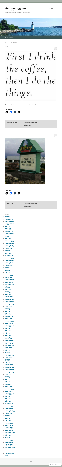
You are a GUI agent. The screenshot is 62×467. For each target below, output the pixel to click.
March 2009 (8, 422)
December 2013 (9, 340)
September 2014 (10, 325)
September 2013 (9, 345)
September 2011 (9, 372)
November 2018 (9, 243)
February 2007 (9, 444)
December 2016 (9, 279)
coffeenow (44, 124)
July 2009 (7, 415)
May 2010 (7, 400)
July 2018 (7, 250)
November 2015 (9, 301)
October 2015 (9, 303)
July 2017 (7, 267)
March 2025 (8, 218)
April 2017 (7, 272)
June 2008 (8, 435)
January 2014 (8, 338)
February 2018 (9, 255)
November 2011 (9, 369)
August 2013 (8, 347)
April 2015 (7, 313)
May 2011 (7, 379)
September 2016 (10, 284)
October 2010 (9, 391)
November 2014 (9, 321)
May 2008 (7, 437)
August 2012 (8, 357)
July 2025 (7, 216)
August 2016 (8, 286)
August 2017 (8, 265)
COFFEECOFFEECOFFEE (33, 124)
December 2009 (9, 406)
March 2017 (8, 274)
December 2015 (9, 299)
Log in (6, 455)
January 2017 (8, 277)
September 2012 (9, 355)
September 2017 (9, 264)
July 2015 (7, 308)
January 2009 (9, 425)
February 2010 (9, 403)
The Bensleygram (15, 8)
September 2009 (10, 411)
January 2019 (8, 240)
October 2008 (9, 430)
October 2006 (9, 445)
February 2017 (9, 275)
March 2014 (8, 335)
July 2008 (7, 434)
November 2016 (9, 281)
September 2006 (10, 447)
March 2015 (8, 314)
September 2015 (9, 304)
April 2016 (8, 292)
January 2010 (8, 405)
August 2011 (8, 374)
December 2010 (9, 388)
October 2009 (9, 410)
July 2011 (7, 376)
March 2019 (8, 238)
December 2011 (9, 367)
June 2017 (7, 269)
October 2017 (9, 262)
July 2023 (7, 224)
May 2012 (7, 360)
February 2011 (9, 384)
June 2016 (8, 289)
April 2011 (7, 381)
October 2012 (9, 354)
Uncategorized (32, 122)
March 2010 (8, 401)
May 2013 (7, 352)
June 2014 (8, 330)
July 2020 (7, 236)
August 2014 (8, 326)
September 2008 (10, 432)
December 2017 (9, 258)
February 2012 (9, 364)
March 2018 (8, 253)
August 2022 (8, 229)
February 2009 (9, 423)
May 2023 (7, 226)
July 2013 (7, 349)
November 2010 (9, 389)
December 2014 (9, 320)
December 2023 (9, 223)
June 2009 (8, 417)
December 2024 (9, 221)
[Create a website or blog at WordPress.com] (31, 461)
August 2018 (8, 248)
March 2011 (8, 383)
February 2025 (9, 219)
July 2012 (7, 359)
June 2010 (8, 398)
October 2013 (9, 343)
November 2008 (9, 428)
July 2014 (7, 328)
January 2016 (8, 298)
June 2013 (7, 350)
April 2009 (8, 420)
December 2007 (9, 442)
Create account (9, 453)
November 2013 (9, 342)
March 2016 (8, 294)
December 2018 (9, 241)
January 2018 (8, 257)
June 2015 (7, 309)
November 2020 (9, 233)
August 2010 (8, 394)
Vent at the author (10, 37)
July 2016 (7, 287)
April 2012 (7, 362)
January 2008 (9, 440)
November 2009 (9, 408)
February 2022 (9, 231)
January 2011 (8, 386)
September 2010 (10, 393)
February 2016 (9, 296)
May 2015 (7, 311)
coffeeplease (51, 124)
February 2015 (9, 316)
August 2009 (8, 413)
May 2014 (7, 332)
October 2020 (9, 235)
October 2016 (9, 282)
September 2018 (10, 246)
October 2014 (9, 323)
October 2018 (9, 245)
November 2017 (9, 260)
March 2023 (8, 228)
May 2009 (7, 418)
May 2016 (7, 291)
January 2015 (8, 318)
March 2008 (8, 439)
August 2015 (8, 306)
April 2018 (8, 252)
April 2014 (8, 333)
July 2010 (7, 396)
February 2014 (9, 337)
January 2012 (8, 366)
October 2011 (9, 371)
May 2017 (7, 270)
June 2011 (7, 377)
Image (6, 46)
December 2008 (9, 427)
